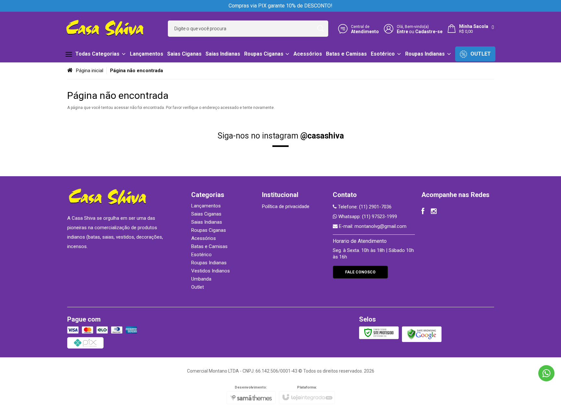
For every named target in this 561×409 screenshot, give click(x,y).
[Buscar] (320, 28)
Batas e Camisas (209, 246)
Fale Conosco (360, 272)
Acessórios (203, 238)
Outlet (197, 287)
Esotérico (201, 254)
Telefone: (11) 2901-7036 (364, 207)
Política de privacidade (285, 206)
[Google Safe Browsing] (422, 334)
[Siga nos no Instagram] (434, 212)
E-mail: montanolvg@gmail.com (372, 226)
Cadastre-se (429, 31)
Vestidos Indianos (210, 271)
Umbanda (201, 279)
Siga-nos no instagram (281, 135)
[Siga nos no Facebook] (422, 212)
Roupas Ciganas (208, 230)
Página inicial (89, 70)
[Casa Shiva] (105, 28)
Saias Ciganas (206, 214)
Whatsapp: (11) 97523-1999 (367, 216)
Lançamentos (206, 206)
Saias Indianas (206, 222)
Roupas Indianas (209, 263)
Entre (402, 31)
